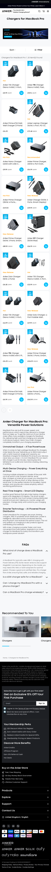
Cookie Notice (16, 867)
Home (5, 658)
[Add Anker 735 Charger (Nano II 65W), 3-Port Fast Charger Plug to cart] (21, 93)
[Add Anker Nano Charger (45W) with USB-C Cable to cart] (21, 169)
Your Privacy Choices (42, 865)
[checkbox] (5, 708)
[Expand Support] (48, 804)
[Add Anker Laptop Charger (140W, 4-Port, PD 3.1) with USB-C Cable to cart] (46, 131)
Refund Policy (18, 865)
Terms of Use (23, 709)
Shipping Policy (7, 865)
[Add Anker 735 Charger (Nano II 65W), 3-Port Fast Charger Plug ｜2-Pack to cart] (21, 323)
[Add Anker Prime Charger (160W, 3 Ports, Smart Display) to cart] (21, 246)
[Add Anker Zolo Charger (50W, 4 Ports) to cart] (21, 284)
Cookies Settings (28, 867)
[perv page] (3, 410)
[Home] (17, 11)
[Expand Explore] (48, 797)
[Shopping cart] (43, 11)
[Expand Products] (48, 790)
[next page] (10, 410)
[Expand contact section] (48, 810)
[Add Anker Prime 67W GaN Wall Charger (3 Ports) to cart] (21, 131)
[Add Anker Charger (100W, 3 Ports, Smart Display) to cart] (46, 208)
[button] (25, 553)
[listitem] (4, 826)
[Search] (39, 11)
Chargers (7, 640)
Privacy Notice (39, 709)
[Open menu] (48, 11)
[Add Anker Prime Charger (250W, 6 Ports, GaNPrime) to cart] (21, 208)
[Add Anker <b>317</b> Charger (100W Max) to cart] (46, 246)
